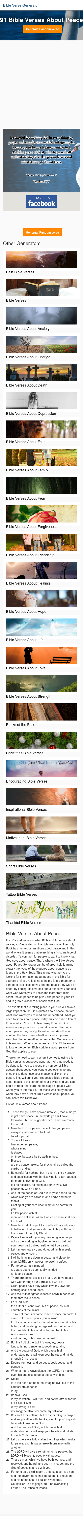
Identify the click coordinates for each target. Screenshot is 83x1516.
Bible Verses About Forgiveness (31, 526)
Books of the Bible (20, 724)
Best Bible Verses (20, 271)
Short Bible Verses (21, 865)
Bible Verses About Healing (28, 583)
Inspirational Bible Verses (26, 809)
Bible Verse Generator (21, 5)
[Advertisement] (41, 85)
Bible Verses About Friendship (30, 554)
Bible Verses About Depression (31, 413)
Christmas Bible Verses (25, 752)
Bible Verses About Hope (26, 611)
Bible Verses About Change (28, 356)
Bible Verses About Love (26, 667)
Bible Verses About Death (26, 385)
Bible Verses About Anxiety (28, 328)
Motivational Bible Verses (26, 837)
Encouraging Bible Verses (27, 781)
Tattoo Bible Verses (21, 894)
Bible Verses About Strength (28, 696)
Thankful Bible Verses (23, 922)
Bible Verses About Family (27, 469)
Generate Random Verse (42, 29)
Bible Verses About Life (25, 639)
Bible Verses (16, 300)
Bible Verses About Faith (26, 441)
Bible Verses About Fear (25, 498)
